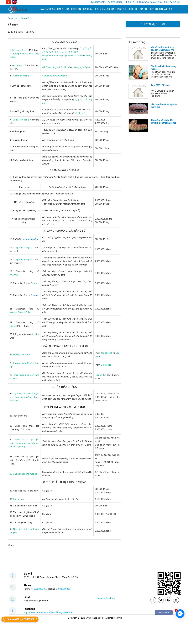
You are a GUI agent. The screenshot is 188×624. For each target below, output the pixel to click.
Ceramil (34, 295)
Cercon (34, 283)
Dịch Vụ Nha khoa (104, 9)
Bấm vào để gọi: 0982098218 (22, 619)
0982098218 (99, 2)
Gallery (87, 9)
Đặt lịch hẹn (73, 9)
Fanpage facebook (106, 598)
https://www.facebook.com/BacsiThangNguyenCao (48, 612)
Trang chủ (12, 18)
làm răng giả (47, 9)
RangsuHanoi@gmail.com (36, 600)
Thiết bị (133, 9)
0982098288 (116, 2)
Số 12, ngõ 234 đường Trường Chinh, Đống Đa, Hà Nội (154, 2)
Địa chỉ (143, 9)
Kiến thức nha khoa (161, 9)
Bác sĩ (60, 9)
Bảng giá (121, 9)
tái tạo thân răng (30, 239)
